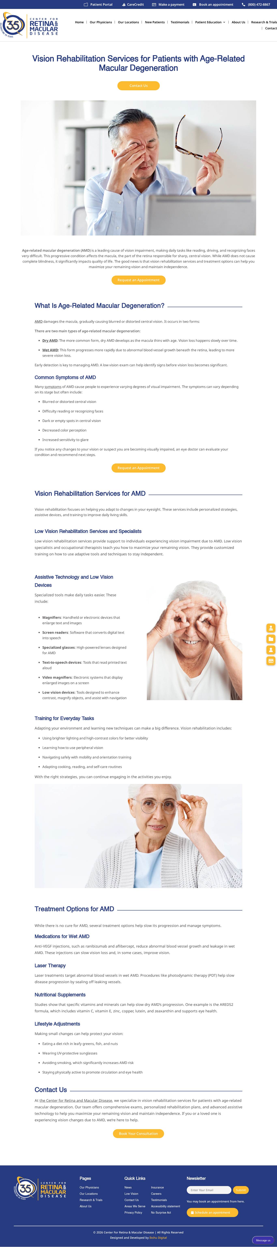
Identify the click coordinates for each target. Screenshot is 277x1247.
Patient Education (208, 22)
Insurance (157, 1187)
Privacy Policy (133, 1212)
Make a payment (172, 4)
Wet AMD (50, 350)
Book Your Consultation (138, 1133)
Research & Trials (264, 22)
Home (79, 22)
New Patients (155, 22)
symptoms (53, 386)
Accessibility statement (165, 1206)
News (128, 1187)
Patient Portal (101, 4)
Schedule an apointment (212, 1212)
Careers (156, 1194)
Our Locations (128, 22)
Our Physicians (101, 22)
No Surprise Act (161, 1212)
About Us (238, 22)
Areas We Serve (135, 1206)
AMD (39, 321)
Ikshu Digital (158, 1238)
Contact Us (139, 85)
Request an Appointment (139, 280)
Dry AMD (49, 340)
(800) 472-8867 (259, 4)
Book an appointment (216, 4)
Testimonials (180, 22)
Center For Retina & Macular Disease (129, 1232)
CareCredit (135, 4)
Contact (271, 28)
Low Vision (131, 1194)
